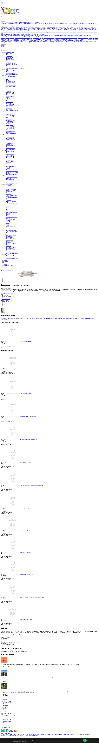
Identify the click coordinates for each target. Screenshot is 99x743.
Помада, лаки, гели (52, 29)
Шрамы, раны (41, 30)
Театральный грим (7, 30)
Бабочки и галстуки (10, 27)
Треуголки (45, 35)
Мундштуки (92, 27)
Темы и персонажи (5, 38)
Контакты (5, 708)
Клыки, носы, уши (28, 29)
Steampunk (11, 38)
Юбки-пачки (86, 28)
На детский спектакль (11, 41)
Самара (89, 734)
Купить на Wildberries (5, 299)
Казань (2, 6)
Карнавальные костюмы (6, 23)
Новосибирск (70, 734)
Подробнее (23, 741)
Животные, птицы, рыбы (29, 39)
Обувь (37, 28)
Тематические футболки (62, 23)
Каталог (3, 22)
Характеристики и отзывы (7, 293)
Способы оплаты (7, 701)
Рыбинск (82, 734)
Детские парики (16, 34)
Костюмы (12, 22)
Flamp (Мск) (15, 715)
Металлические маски (53, 32)
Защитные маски (18, 32)
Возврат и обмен (7, 702)
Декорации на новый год (11, 36)
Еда (22, 39)
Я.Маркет (3, 715)
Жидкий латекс (11, 29)
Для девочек (15, 23)
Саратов (7, 735)
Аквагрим (5, 29)
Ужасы (42, 40)
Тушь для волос (24, 30)
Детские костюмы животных (58, 318)
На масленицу (19, 41)
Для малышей (28, 23)
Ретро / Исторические (29, 40)
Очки (44, 28)
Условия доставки (7, 703)
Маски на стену (54, 36)
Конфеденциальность (8, 711)
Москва (56, 734)
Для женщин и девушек (37, 23)
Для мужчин (45, 23)
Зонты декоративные (58, 27)
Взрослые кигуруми (10, 25)
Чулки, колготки (76, 28)
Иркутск (28, 734)
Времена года (58, 38)
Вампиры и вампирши (27, 38)
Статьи (4, 709)
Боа (21, 27)
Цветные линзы (92, 28)
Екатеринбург (23, 734)
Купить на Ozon (4, 300)
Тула (25, 735)
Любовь (56, 39)
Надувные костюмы (5, 24)
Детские (2, 267)
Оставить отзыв (4, 697)
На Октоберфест (27, 41)
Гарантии (5, 705)
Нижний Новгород (62, 734)
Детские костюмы (53, 23)
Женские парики (24, 34)
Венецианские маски (9, 32)
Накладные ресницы (31, 28)
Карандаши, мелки (19, 29)
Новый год (82, 39)
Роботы (36, 40)
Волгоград (12, 734)
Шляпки (89, 35)
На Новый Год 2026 (35, 41)
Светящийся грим (61, 29)
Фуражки (51, 35)
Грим (21, 22)
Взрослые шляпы (8, 35)
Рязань (85, 734)
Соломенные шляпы (38, 35)
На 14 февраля (43, 41)
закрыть (2, 46)
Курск (52, 734)
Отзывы (5, 707)
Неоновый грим (43, 29)
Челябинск (30, 735)
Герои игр (75, 38)
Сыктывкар (20, 735)
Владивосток (7, 734)
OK (85, 740)
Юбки (81, 28)
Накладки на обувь (13, 28)
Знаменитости (38, 39)
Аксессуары (17, 22)
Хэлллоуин (7, 22)
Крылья (74, 27)
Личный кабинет (4, 47)
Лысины (87, 27)
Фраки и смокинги (49, 40)
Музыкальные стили (63, 39)
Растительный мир (15, 40)
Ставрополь (15, 735)
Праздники (3, 41)
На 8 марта (56, 41)
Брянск (2, 734)
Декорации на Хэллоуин (23, 36)
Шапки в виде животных (69, 35)
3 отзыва (9, 270)
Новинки (3, 45)
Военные (52, 38)
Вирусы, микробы (46, 38)
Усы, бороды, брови (32, 30)
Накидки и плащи (5, 28)
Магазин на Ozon (7, 721)
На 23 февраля (50, 41)
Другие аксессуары (48, 27)
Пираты (87, 39)
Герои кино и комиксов (83, 38)
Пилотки (31, 35)
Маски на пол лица (43, 32)
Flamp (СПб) (8, 715)
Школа (57, 40)
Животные (28, 318)
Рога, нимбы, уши (68, 28)
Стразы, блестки (88, 29)
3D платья (70, 23)
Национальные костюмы (74, 39)
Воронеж (17, 734)
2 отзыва (3, 347)
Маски (24, 22)
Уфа (27, 735)
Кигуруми (3, 25)
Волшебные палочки (29, 27)
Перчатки (48, 28)
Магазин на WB (7, 722)
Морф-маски (69, 32)
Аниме (20, 38)
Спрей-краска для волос (78, 29)
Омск (75, 734)
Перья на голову (54, 28)
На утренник (17, 42)
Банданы (18, 27)
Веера (23, 27)
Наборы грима (36, 29)
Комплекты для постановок (44, 36)
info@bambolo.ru (8, 8)
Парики (28, 22)
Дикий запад (8, 39)
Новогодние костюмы (13, 318)
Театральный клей (16, 30)
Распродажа (3, 44)
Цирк (54, 40)
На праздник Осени (8, 42)
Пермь (78, 734)
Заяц (33, 318)
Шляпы (32, 22)
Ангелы (16, 38)
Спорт (39, 40)
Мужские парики (32, 34)
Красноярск (48, 734)
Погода (90, 39)
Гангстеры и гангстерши (67, 38)
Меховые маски (62, 32)
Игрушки (44, 39)
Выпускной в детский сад (26, 42)
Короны (27, 35)
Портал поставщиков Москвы (7, 716)
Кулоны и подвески (80, 27)
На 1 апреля (78, 41)
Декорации (36, 22)
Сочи (11, 735)
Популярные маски (86, 32)
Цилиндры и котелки (58, 35)
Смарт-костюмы (13, 24)
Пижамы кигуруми (28, 25)
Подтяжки (61, 28)
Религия (22, 40)
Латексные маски (26, 32)
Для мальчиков (21, 23)
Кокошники (22, 35)
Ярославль (35, 735)
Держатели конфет (33, 36)
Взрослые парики (8, 34)
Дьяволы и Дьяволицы (16, 39)
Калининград (37, 734)
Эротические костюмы (65, 40)
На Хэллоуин (72, 41)
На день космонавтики (86, 41)
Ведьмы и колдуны (37, 38)
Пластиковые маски (76, 32)
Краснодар (43, 734)
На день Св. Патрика (64, 41)
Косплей (52, 39)
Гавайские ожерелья (39, 27)
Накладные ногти (22, 28)
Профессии (8, 40)
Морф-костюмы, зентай (88, 23)
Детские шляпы (16, 35)
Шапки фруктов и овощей (81, 35)
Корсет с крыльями (67, 27)
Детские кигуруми (19, 25)
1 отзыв (2, 374)
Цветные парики (40, 34)
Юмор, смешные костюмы (76, 40)
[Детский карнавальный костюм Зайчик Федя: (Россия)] (3, 312)
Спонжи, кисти (68, 29)
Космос (48, 39)
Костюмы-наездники (78, 23)
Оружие (41, 28)
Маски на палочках (34, 32)
